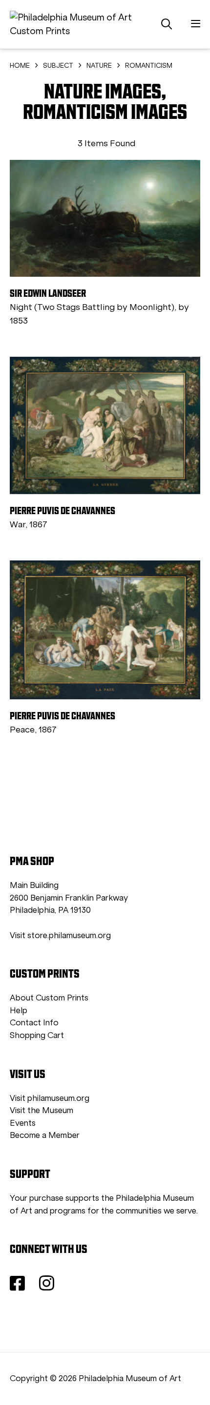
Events (23, 1123)
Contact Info (34, 1022)
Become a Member (45, 1135)
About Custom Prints (49, 997)
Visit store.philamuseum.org (60, 935)
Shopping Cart (37, 1035)
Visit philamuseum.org (49, 1098)
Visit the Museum (41, 1110)
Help (18, 1010)
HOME (20, 65)
